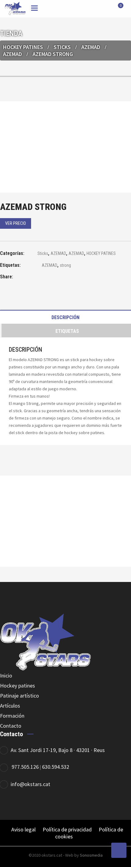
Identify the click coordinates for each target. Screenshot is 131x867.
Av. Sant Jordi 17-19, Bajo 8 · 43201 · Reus (58, 750)
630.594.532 (55, 766)
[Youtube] (122, 804)
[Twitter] (89, 804)
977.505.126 (25, 766)
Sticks (62, 47)
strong (65, 265)
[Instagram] (106, 804)
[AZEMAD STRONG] (35, 277)
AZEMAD (90, 47)
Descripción (65, 317)
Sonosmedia (91, 855)
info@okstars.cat (30, 784)
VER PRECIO (15, 223)
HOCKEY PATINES (23, 47)
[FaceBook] (72, 804)
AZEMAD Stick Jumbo (65, 539)
